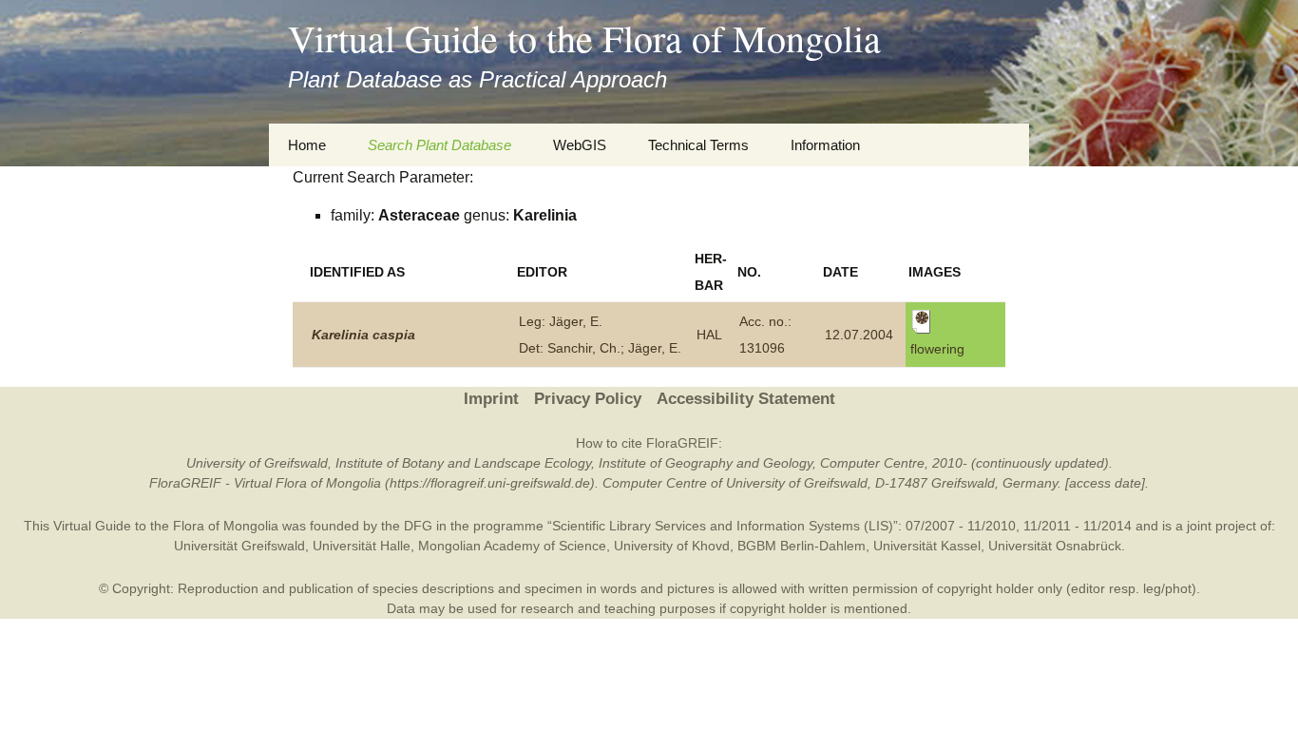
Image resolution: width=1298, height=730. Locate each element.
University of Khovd (672, 545)
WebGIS (579, 145)
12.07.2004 (859, 334)
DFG (418, 525)
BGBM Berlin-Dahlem (801, 545)
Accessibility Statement (746, 399)
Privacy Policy (587, 399)
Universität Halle (361, 545)
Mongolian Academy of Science (512, 545)
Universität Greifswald (239, 545)
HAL (709, 334)
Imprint (491, 399)
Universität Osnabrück (1054, 545)
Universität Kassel (927, 545)
